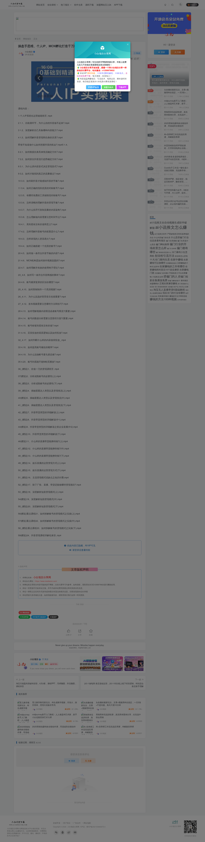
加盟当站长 (109, 87)
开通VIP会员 (93, 87)
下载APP (122, 87)
